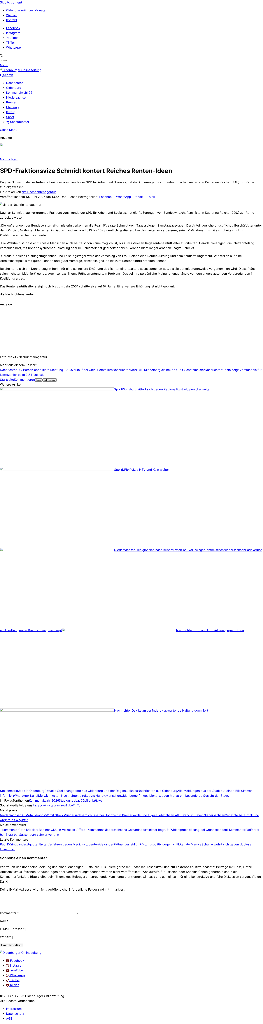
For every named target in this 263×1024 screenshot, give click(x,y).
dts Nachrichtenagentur (39, 192)
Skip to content (11, 2)
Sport (10, 117)
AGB (9, 1018)
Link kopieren (49, 380)
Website (6, 937)
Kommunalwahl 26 (19, 92)
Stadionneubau (70, 800)
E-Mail (150, 197)
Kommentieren (24, 379)
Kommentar (9, 913)
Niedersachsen (17, 97)
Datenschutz (15, 1013)
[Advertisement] (131, 330)
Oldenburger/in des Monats (25, 10)
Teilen (38, 380)
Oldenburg (13, 88)
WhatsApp (13, 47)
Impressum (14, 1009)
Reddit (138, 197)
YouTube (12, 38)
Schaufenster (19, 122)
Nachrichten (15, 83)
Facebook (13, 28)
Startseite (7, 379)
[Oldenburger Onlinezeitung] (20, 953)
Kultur (10, 112)
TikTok (11, 42)
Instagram (13, 33)
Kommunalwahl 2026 (44, 800)
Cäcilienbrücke (91, 800)
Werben (11, 15)
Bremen (11, 102)
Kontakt (11, 20)
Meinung (12, 107)
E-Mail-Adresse (12, 929)
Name (5, 921)
